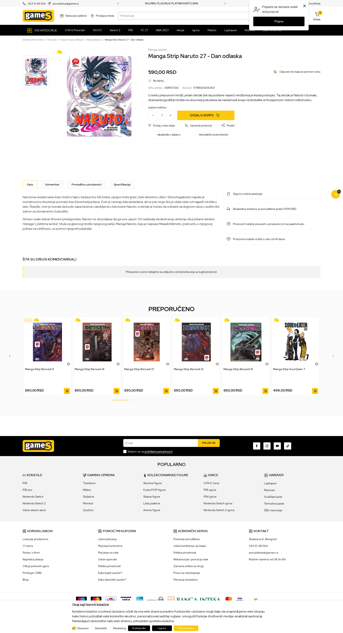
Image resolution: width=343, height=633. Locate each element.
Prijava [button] (279, 21)
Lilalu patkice (151, 503)
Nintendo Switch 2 (34, 503)
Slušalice (88, 496)
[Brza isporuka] (60, 52)
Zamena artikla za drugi (188, 566)
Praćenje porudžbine (186, 539)
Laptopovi (270, 483)
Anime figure (151, 510)
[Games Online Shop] (38, 16)
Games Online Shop (33, 39)
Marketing (119, 628)
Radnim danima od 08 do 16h (267, 559)
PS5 (25, 483)
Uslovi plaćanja (107, 539)
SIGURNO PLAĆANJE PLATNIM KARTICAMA (171, 3)
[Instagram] (267, 446)
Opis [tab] (30, 184)
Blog (25, 579)
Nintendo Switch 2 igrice (219, 510)
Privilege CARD (32, 573)
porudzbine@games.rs (66, 3)
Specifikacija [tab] (122, 184)
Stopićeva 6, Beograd (263, 539)
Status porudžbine (76, 15)
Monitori (88, 503)
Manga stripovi (94, 39)
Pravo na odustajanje (186, 573)
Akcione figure (152, 483)
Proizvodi (52, 39)
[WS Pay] (155, 600)
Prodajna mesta (105, 15)
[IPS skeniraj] (257, 600)
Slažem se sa (149, 451)
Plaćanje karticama (110, 546)
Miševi (87, 490)
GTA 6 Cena (211, 483)
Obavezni (82, 628)
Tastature (89, 483)
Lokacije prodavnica (35, 539)
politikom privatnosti (158, 451)
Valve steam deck (34, 510)
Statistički (101, 628)
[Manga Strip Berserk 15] (245, 342)
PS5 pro (27, 490)
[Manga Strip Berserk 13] (146, 342)
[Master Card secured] (228, 600)
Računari (269, 490)
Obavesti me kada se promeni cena (299, 71)
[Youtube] (277, 446)
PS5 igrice (210, 490)
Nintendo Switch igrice (218, 503)
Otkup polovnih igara (36, 566)
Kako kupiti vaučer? (110, 573)
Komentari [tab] (52, 184)
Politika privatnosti (109, 566)
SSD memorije (273, 510)
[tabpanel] (47, 356)
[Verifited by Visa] (239, 600)
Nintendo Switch (33, 496)
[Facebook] (256, 446)
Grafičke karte (273, 497)
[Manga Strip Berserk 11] (47, 342)
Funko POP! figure (154, 490)
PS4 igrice (210, 496)
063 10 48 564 (37, 3)
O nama (28, 546)
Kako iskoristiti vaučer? (112, 579)
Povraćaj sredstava (185, 579)
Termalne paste (274, 503)
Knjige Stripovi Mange (72, 39)
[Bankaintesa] (194, 600)
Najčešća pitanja (310, 3)
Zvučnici (88, 510)
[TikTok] (287, 446)
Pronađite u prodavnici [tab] (86, 184)
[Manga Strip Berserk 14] (97, 342)
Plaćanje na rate (108, 552)
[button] (161, 126)
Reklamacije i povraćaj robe (190, 559)
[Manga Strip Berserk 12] (196, 342)
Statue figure (151, 496)
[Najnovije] (28, 320)
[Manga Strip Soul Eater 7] (295, 342)
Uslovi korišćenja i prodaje (189, 546)
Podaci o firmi (31, 552)
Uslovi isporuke (107, 559)
